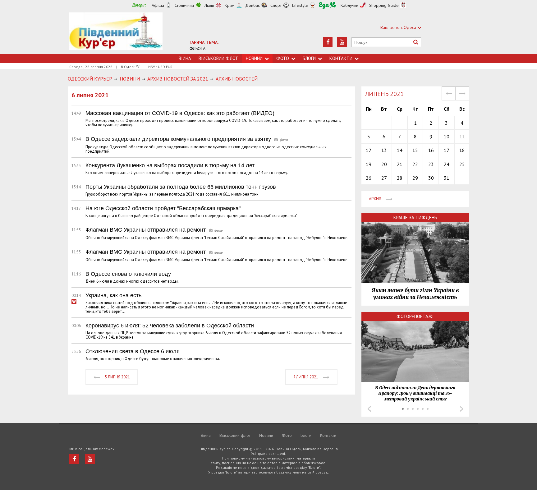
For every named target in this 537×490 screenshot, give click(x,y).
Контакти (340, 58)
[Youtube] (342, 42)
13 (384, 150)
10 (446, 136)
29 (415, 178)
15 (415, 150)
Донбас (252, 5)
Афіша (158, 5)
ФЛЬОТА (197, 48)
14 (399, 150)
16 (431, 150)
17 (446, 150)
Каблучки (349, 5)
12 (368, 150)
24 (446, 164)
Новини (254, 58)
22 (415, 164)
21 (399, 164)
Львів (209, 5)
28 (399, 178)
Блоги (309, 58)
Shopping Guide (384, 5)
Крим (230, 5)
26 (368, 178)
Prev (369, 409)
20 (384, 164)
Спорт (276, 5)
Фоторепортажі (415, 316)
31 (446, 178)
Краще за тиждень (415, 217)
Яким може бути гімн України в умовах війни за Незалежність (415, 294)
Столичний (184, 5)
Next (461, 409)
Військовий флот (218, 58)
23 (431, 164)
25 (462, 164)
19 (368, 164)
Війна (185, 58)
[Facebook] (328, 42)
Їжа (327, 5)
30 (431, 178)
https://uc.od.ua (116, 33)
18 (462, 150)
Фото (282, 58)
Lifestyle (300, 5)
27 (384, 178)
